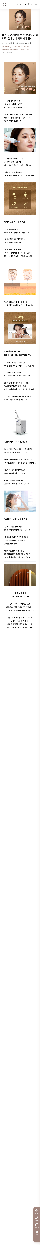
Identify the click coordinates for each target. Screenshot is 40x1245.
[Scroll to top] (36, 1238)
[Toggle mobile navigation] (36, 4)
